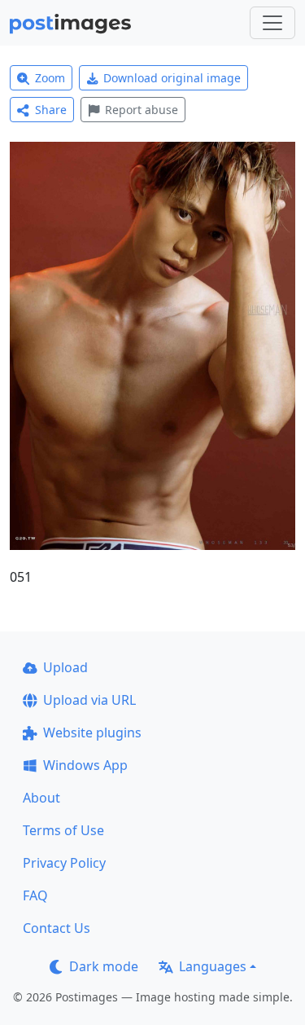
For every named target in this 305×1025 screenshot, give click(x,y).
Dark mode (103, 966)
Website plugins (92, 732)
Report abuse (141, 109)
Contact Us (56, 928)
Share (51, 109)
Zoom (50, 78)
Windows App (85, 765)
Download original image (172, 78)
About (41, 798)
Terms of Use (63, 830)
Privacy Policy (64, 863)
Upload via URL (89, 700)
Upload (65, 667)
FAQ (35, 895)
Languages (212, 966)
